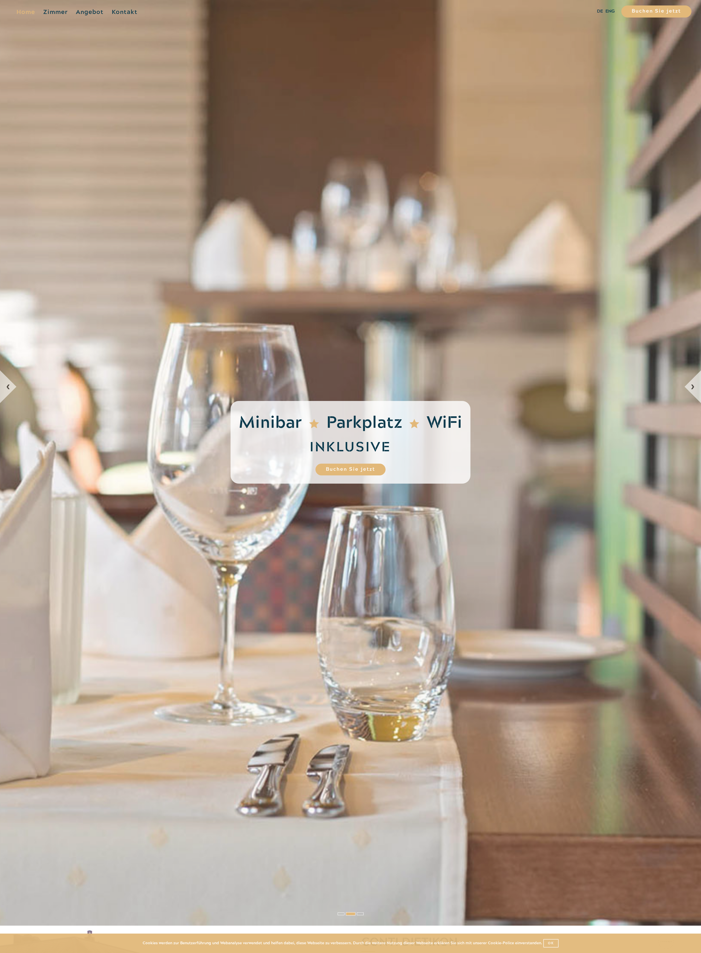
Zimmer (55, 12)
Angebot (90, 12)
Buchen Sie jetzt (656, 11)
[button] (77, 648)
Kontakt (124, 12)
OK (551, 943)
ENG (610, 11)
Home (25, 12)
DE (600, 11)
